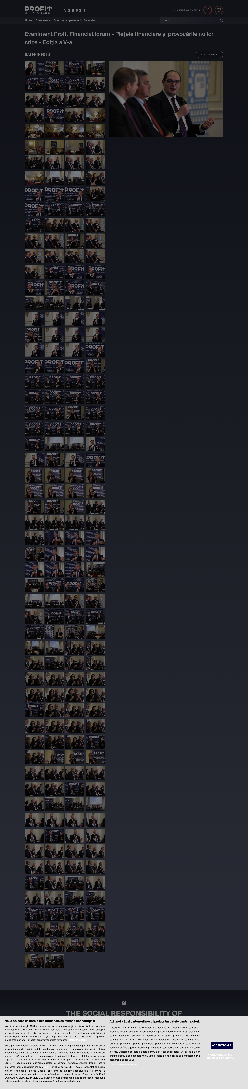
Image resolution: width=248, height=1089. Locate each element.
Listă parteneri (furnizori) (123, 1065)
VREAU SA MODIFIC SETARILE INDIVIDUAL (220, 1056)
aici (46, 1067)
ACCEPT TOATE (221, 1045)
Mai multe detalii (78, 1040)
